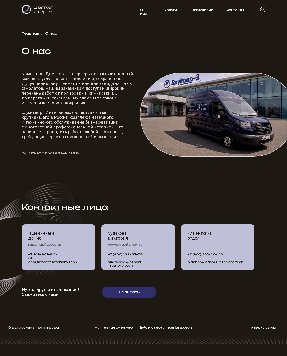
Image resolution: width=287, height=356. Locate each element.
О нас (143, 11)
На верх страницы (263, 327)
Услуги (170, 10)
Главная (30, 34)
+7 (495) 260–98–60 (114, 327)
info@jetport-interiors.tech (166, 327)
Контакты (235, 10)
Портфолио (202, 10)
